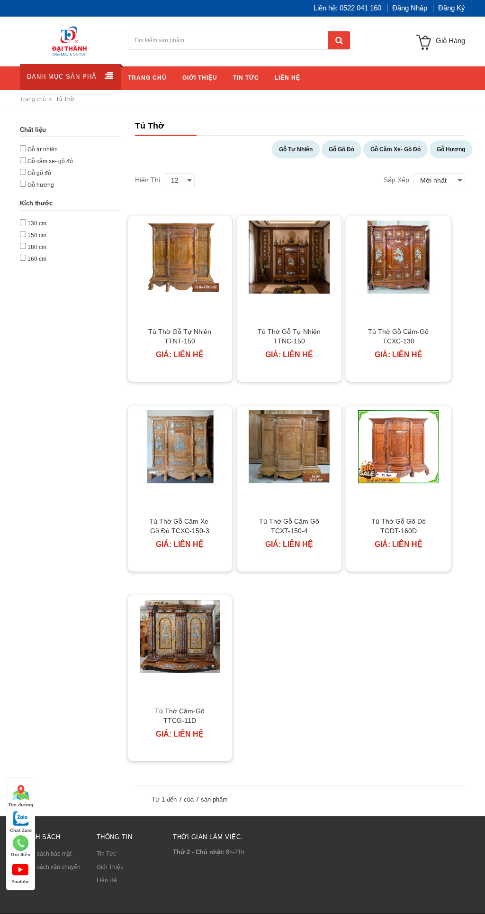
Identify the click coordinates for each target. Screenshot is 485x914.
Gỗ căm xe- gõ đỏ (50, 161)
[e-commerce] (70, 40)
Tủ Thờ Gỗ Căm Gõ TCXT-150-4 (289, 526)
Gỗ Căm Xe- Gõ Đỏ (395, 149)
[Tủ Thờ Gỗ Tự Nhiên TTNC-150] (289, 257)
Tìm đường (20, 804)
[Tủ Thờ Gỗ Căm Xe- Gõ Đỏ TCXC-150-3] (180, 446)
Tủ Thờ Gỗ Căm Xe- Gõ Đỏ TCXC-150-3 (180, 526)
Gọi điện (20, 854)
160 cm (36, 259)
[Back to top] (475, 897)
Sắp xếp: (397, 180)
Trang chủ (33, 99)
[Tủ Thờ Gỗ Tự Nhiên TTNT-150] (180, 257)
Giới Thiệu (110, 867)
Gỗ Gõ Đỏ (341, 149)
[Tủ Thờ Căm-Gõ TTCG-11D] (180, 636)
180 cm (36, 247)
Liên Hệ (107, 880)
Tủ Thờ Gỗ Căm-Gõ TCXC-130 (398, 336)
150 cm (36, 235)
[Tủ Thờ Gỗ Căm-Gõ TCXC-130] (398, 257)
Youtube (20, 881)
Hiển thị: (148, 180)
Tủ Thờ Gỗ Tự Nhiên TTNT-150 (179, 336)
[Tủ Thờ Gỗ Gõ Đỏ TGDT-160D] (398, 446)
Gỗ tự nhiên (42, 149)
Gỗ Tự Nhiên (296, 149)
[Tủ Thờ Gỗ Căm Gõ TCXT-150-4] (289, 446)
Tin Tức (106, 853)
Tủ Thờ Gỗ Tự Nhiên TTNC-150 (289, 336)
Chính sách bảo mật (46, 853)
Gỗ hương (40, 185)
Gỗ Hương (451, 149)
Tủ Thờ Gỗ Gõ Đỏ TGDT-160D (398, 526)
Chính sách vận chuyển (50, 867)
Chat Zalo (21, 830)
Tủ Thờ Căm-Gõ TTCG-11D (180, 715)
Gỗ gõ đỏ (39, 173)
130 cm (36, 223)
